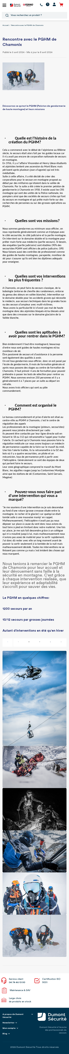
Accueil (6, 25)
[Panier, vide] (61, 5)
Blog (5, 1034)
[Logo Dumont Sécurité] (15, 5)
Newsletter (8, 1023)
